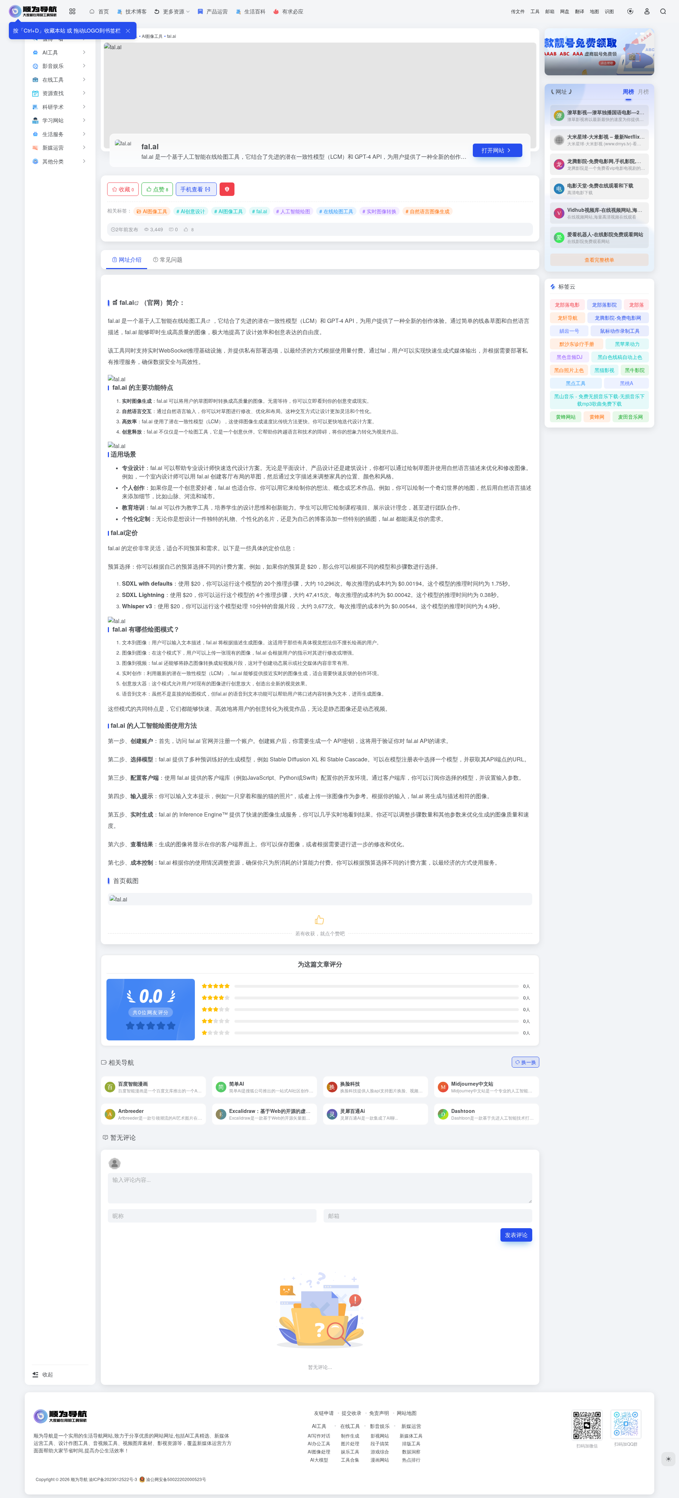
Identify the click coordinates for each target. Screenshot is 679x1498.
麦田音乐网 (630, 416)
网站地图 (407, 1412)
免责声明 (379, 1412)
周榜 (628, 91)
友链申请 (324, 1412)
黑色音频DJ (569, 356)
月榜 (643, 91)
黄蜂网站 (566, 416)
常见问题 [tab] (171, 259)
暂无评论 (123, 1137)
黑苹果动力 (627, 343)
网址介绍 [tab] (130, 259)
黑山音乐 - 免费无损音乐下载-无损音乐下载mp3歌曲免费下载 (599, 400)
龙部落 (636, 304)
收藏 (126, 189)
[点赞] (320, 919)
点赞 (160, 189)
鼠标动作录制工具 (620, 330)
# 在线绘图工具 (336, 211)
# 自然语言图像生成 (427, 211)
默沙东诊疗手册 (576, 343)
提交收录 (351, 1412)
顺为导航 (79, 1479)
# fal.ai (259, 211)
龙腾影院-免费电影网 (618, 317)
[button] (636, 34)
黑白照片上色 (569, 369)
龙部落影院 (604, 304)
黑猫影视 (604, 369)
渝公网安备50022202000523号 (175, 1479)
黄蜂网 (597, 416)
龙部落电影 (567, 304)
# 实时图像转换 (379, 211)
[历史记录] (630, 11)
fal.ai (127, 302)
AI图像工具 (152, 36)
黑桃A (626, 383)
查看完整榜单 (599, 259)
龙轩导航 (568, 317)
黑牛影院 (635, 369)
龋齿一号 (569, 330)
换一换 (528, 1062)
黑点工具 (576, 383)
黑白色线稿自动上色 (620, 356)
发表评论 (516, 1235)
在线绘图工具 (189, 321)
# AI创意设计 (190, 211)
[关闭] (127, 30)
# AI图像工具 (228, 211)
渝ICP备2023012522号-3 (113, 1479)
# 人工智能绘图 (293, 211)
